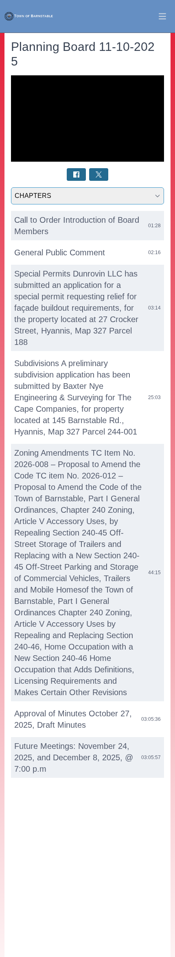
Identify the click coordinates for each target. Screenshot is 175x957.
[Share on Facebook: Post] (76, 174)
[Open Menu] (162, 16)
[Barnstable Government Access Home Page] (28, 16)
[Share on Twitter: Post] (98, 174)
